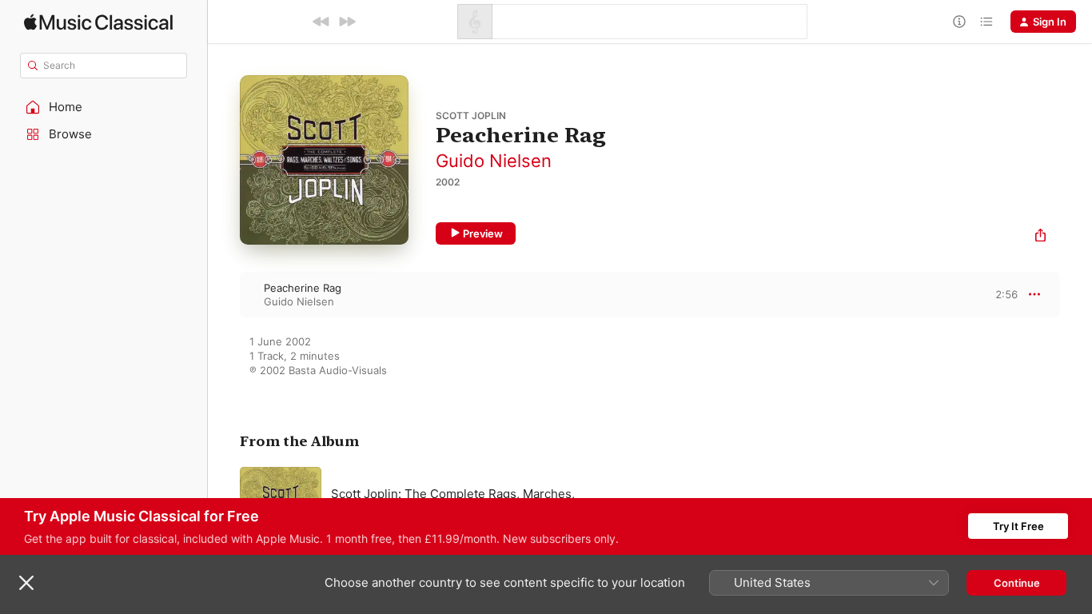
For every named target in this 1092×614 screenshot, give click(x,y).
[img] (98, 22)
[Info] (959, 21)
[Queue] (986, 21)
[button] (104, 107)
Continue (1017, 582)
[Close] (26, 583)
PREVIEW (1000, 294)
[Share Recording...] (1040, 237)
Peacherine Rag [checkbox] (302, 287)
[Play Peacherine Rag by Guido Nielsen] (223, 294)
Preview (483, 233)
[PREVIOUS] (321, 21)
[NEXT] (347, 21)
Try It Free (1018, 526)
